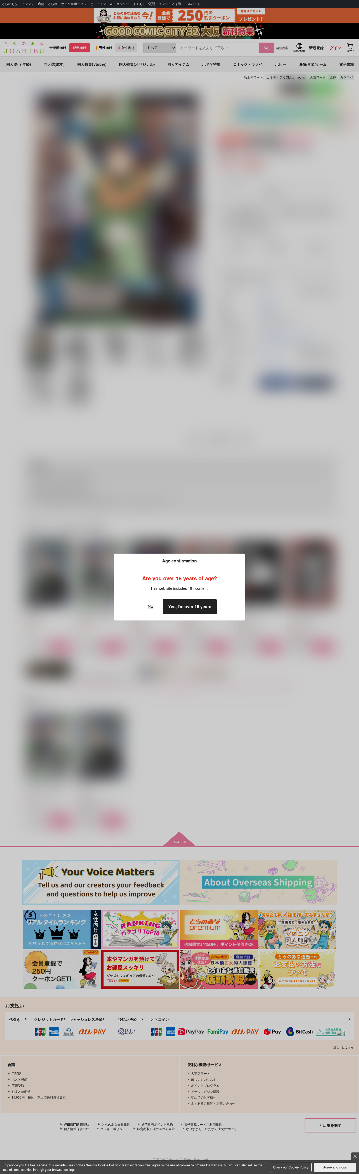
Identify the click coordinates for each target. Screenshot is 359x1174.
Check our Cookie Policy (290, 1167)
